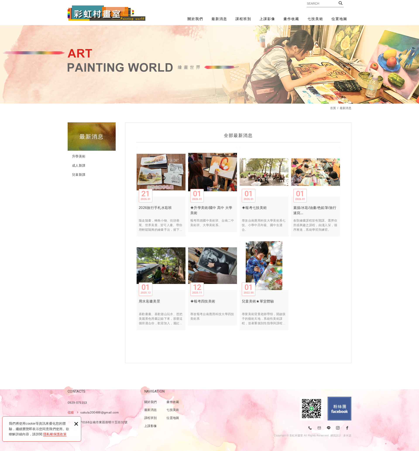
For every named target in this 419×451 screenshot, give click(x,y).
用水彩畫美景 (161, 285)
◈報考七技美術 (264, 192)
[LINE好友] (328, 428)
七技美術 (315, 19)
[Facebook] (347, 428)
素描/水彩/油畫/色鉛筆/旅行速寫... (315, 192)
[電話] (310, 428)
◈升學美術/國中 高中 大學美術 (212, 190)
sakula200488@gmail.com (99, 412)
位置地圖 (339, 19)
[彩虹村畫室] (106, 13)
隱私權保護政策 (55, 434)
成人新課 (78, 165)
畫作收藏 (291, 19)
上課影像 (267, 19)
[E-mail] (319, 428)
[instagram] (338, 428)
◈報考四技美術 (212, 283)
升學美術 (78, 156)
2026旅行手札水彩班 (161, 192)
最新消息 (219, 19)
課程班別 (243, 19)
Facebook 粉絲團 (339, 408)
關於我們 (195, 19)
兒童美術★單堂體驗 (264, 285)
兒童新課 (78, 174)
